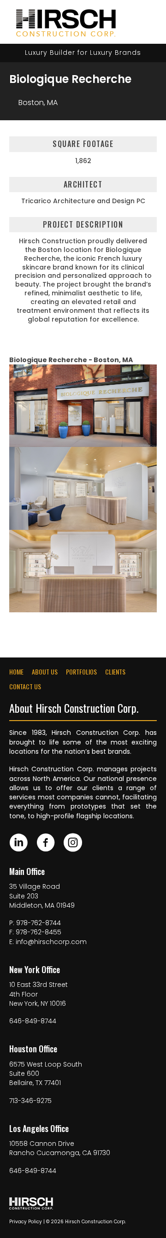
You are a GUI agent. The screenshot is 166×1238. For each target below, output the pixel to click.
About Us (45, 671)
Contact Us (25, 686)
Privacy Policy (25, 1221)
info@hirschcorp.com (51, 941)
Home (16, 671)
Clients (115, 671)
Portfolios (81, 671)
